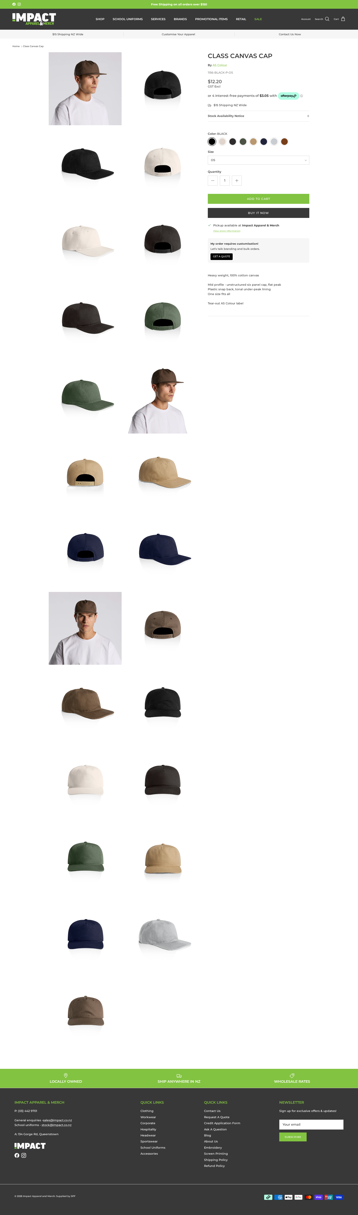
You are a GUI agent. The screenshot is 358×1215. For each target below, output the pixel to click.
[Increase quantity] (237, 181)
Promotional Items (211, 19)
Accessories (149, 1153)
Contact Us (212, 1111)
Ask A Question (215, 1129)
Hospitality (148, 1129)
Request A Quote (217, 1117)
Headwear (148, 1135)
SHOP (100, 19)
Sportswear (149, 1141)
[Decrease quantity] (213, 181)
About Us (211, 1141)
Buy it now (258, 213)
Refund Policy (214, 1166)
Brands (180, 19)
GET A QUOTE (221, 256)
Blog (207, 1135)
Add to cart (258, 199)
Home (16, 46)
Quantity (214, 172)
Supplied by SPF (65, 1196)
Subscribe (293, 1136)
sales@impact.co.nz (57, 1120)
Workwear (148, 1117)
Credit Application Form (222, 1123)
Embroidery (213, 1147)
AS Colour (220, 65)
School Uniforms (128, 19)
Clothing (147, 1111)
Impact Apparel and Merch (39, 1196)
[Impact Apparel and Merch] (34, 19)
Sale (258, 19)
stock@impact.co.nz (56, 1125)
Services (158, 19)
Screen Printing (216, 1153)
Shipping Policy (216, 1160)
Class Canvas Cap (33, 46)
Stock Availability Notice (226, 116)
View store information (226, 231)
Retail (241, 19)
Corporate (147, 1123)
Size (211, 152)
